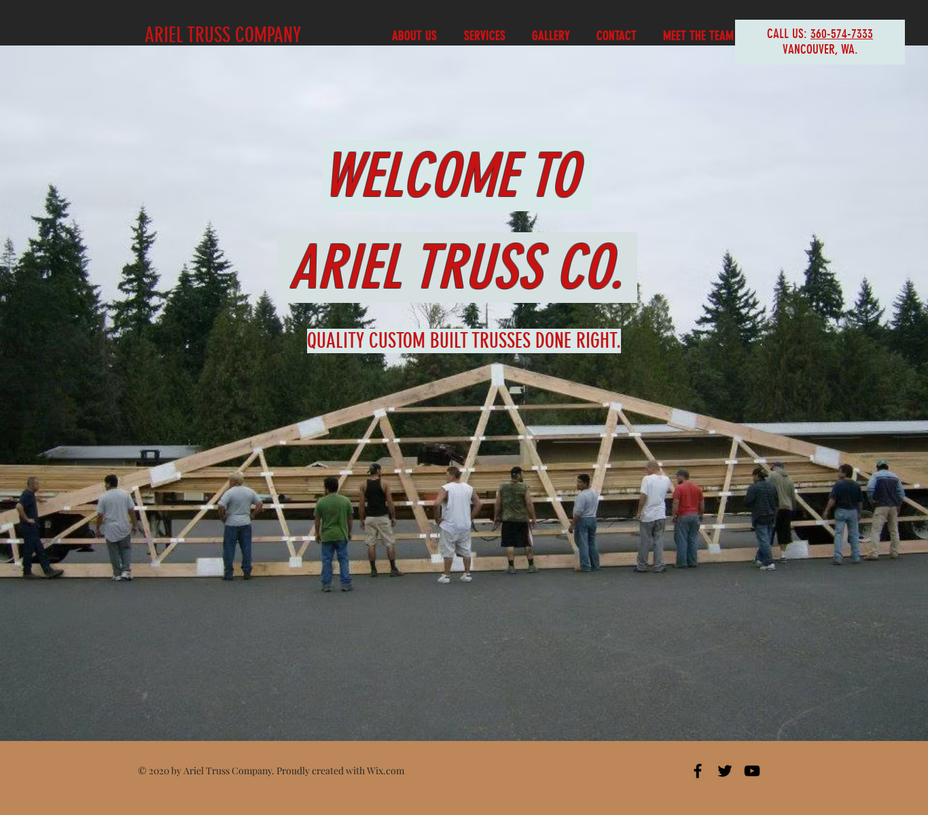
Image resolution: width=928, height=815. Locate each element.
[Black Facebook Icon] (697, 770)
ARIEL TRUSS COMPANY (223, 35)
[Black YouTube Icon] (752, 770)
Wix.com (385, 770)
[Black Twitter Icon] (724, 770)
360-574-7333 (841, 33)
